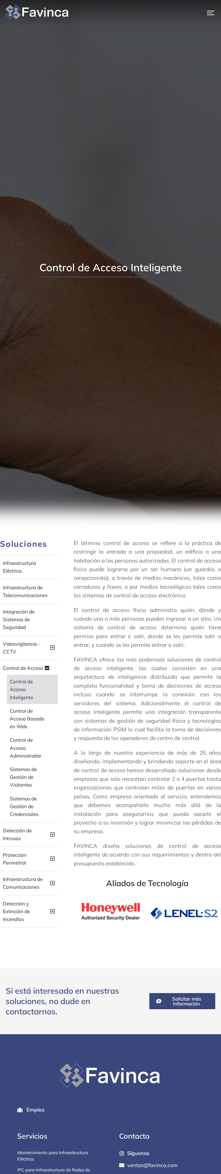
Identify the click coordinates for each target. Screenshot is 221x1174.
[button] (210, 13)
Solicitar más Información (186, 1001)
